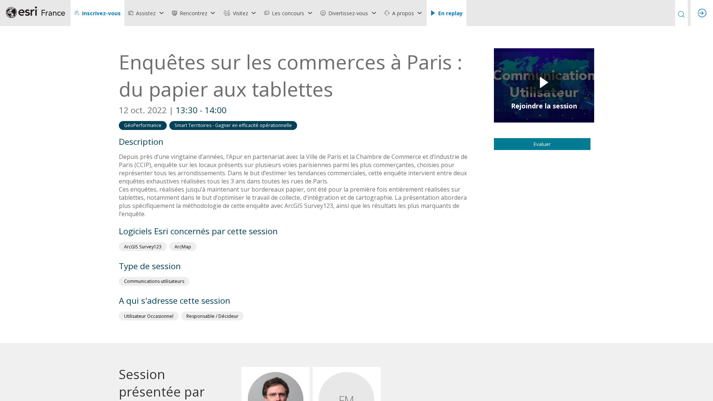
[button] (97, 13)
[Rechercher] (681, 13)
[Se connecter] (702, 13)
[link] (146, 13)
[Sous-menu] (161, 13)
